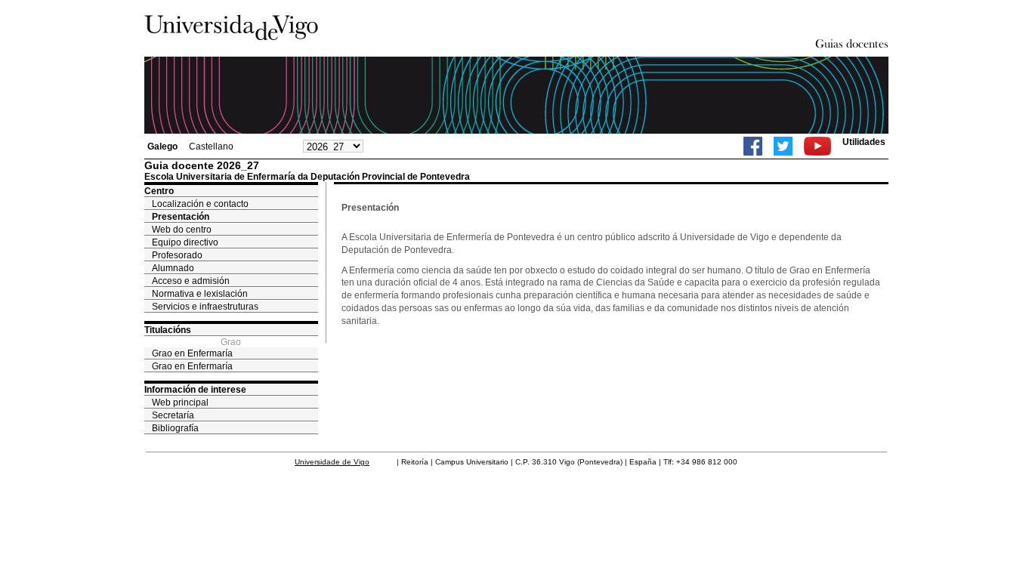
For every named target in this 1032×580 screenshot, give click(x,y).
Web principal (180, 402)
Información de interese (195, 389)
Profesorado (177, 255)
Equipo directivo (185, 242)
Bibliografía (175, 428)
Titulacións (167, 330)
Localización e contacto (200, 204)
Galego (162, 146)
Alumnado (173, 268)
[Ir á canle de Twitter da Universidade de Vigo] (783, 146)
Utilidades (863, 142)
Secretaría (173, 415)
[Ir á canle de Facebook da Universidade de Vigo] (752, 146)
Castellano (211, 146)
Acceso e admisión (191, 281)
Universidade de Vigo (332, 462)
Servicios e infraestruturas (205, 306)
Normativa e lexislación (200, 293)
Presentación (180, 216)
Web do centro (182, 229)
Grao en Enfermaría (192, 353)
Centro (159, 191)
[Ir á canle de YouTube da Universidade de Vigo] (817, 146)
